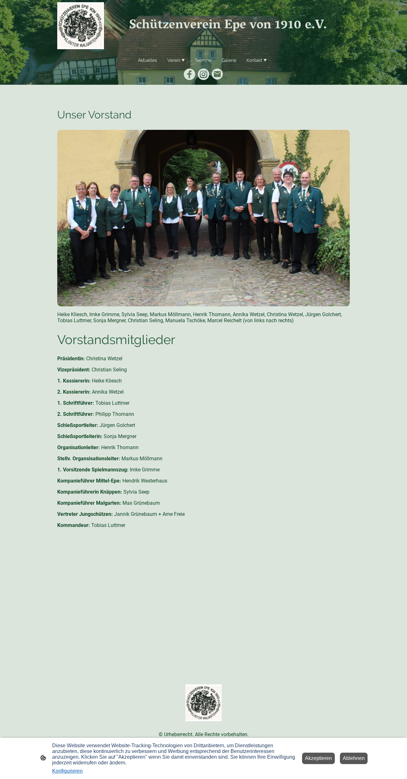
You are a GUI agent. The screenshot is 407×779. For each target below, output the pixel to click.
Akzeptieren (318, 758)
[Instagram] (203, 74)
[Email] (217, 74)
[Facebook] (189, 74)
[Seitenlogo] (80, 25)
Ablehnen (354, 758)
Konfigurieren (67, 771)
